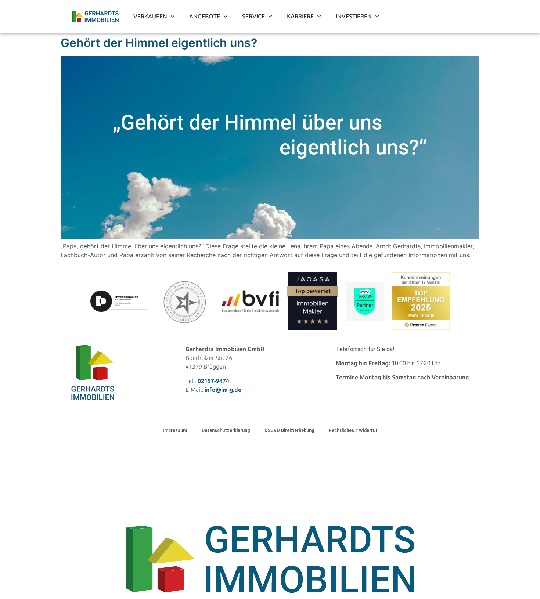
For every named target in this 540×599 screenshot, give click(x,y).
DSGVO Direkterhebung (289, 430)
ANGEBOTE (204, 16)
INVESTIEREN (354, 16)
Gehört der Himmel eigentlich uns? (159, 43)
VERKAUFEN (150, 16)
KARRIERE (300, 16)
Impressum (175, 430)
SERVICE (253, 16)
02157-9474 (213, 381)
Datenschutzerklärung (226, 430)
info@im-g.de (223, 389)
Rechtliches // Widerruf (353, 430)
